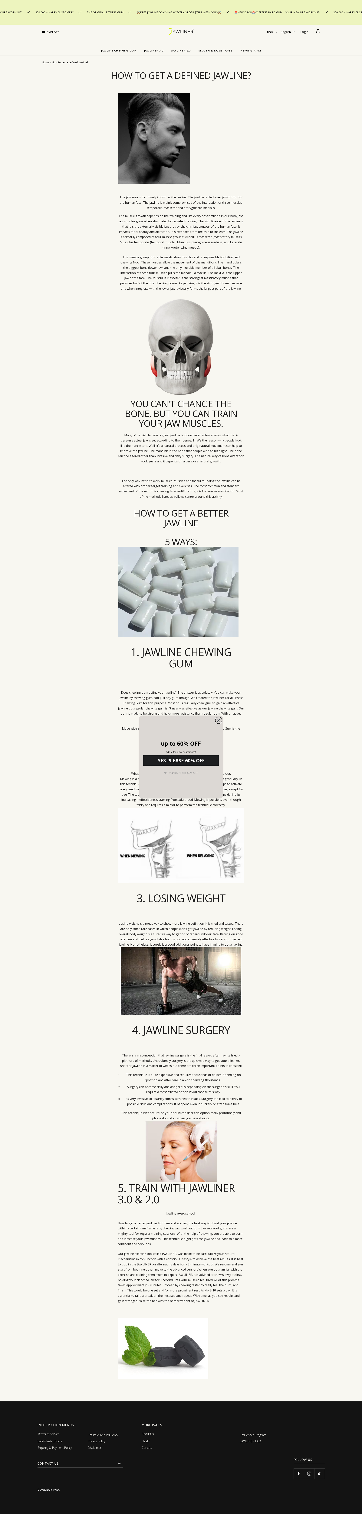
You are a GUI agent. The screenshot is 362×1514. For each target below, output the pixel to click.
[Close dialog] (218, 720)
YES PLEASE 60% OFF (181, 760)
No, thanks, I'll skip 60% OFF (181, 773)
